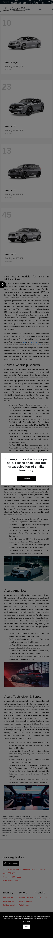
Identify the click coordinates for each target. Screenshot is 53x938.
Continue (26, 478)
